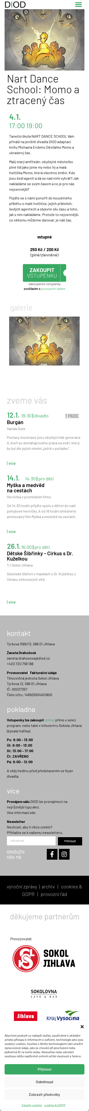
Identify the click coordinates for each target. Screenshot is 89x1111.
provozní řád (54, 894)
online (49, 720)
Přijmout (45, 1069)
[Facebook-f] (52, 854)
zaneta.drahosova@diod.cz (28, 658)
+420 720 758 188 (20, 663)
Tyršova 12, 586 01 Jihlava (27, 683)
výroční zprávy (22, 886)
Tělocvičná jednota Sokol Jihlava (33, 678)
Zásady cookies (32, 1105)
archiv (48, 886)
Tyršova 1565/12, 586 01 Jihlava (31, 644)
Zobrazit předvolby (44, 1094)
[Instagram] (64, 854)
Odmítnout (44, 1082)
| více (11, 463)
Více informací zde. (21, 812)
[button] (82, 1026)
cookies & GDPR (54, 1105)
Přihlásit (70, 841)
